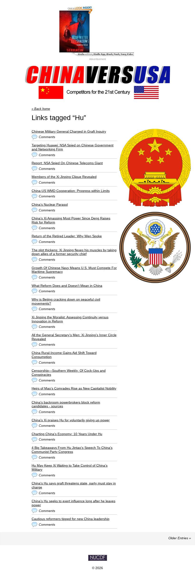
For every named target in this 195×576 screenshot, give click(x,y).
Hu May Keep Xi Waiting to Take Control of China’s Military (69, 467)
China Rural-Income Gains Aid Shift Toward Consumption (64, 355)
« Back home (41, 109)
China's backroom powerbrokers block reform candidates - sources (66, 404)
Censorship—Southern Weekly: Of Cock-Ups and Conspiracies (69, 372)
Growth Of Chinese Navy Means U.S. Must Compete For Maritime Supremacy (74, 270)
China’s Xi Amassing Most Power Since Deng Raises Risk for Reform (71, 220)
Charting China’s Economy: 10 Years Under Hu (67, 434)
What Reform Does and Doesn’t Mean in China (67, 286)
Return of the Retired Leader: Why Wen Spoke (67, 236)
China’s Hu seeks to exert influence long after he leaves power (73, 503)
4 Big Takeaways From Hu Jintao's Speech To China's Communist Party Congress (72, 450)
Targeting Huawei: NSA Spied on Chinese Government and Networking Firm (72, 147)
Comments (47, 137)
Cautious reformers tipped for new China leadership (70, 519)
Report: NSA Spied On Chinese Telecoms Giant (67, 163)
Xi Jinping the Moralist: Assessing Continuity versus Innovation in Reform (70, 319)
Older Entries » (179, 538)
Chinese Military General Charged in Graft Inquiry (69, 131)
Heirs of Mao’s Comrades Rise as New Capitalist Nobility (74, 388)
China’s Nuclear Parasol (50, 204)
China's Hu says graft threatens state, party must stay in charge (74, 485)
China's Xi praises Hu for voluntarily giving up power (71, 420)
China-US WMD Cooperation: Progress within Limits (71, 191)
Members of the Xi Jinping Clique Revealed (64, 177)
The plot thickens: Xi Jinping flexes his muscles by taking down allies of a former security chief (74, 252)
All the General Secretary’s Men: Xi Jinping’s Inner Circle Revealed (74, 337)
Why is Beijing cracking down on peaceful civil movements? (66, 301)
